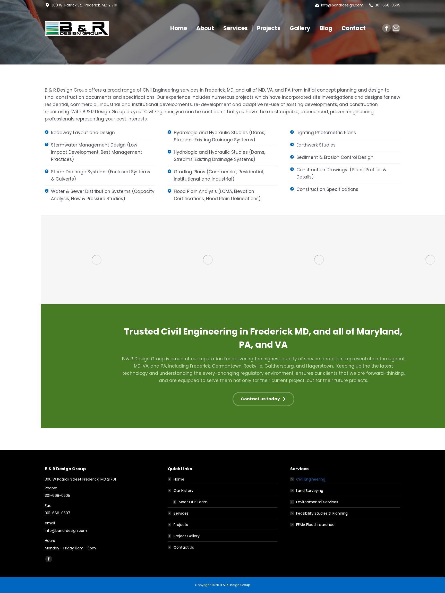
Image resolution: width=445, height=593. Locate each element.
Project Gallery (187, 536)
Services (181, 513)
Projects (181, 524)
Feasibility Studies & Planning (322, 513)
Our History (183, 490)
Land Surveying (309, 490)
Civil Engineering (310, 479)
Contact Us (184, 547)
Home (179, 479)
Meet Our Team (193, 502)
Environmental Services (317, 502)
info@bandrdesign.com (342, 5)
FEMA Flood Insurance (315, 524)
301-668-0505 (387, 5)
